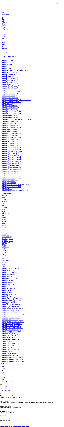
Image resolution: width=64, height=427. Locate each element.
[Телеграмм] (15, 426)
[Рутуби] (11, 426)
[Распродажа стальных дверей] (4, 421)
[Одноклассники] (28, 426)
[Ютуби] (19, 426)
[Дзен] (2, 426)
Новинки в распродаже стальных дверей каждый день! (51, 3)
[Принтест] (7, 426)
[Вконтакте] (24, 426)
